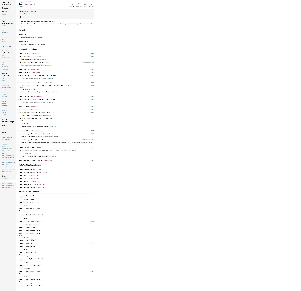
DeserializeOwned (33, 221)
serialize (25, 150)
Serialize (27, 147)
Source (21, 6)
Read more (56, 92)
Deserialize (32, 83)
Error (70, 86)
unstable (91, 62)
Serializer (28, 153)
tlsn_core (21, 2)
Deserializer (29, 89)
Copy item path (35, 4)
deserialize (26, 86)
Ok (66, 150)
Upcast (31, 271)
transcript (28, 2)
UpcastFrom (27, 275)
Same (28, 243)
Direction (36, 53)
